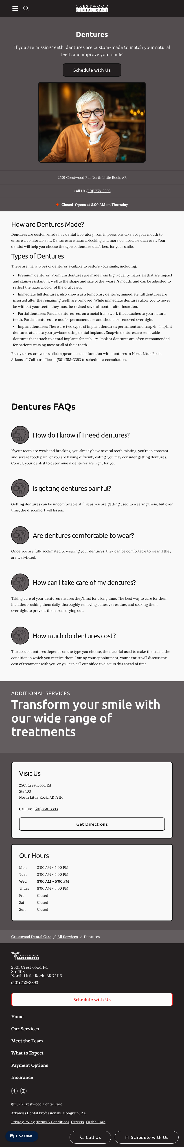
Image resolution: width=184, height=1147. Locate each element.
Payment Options (29, 1065)
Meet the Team (27, 1041)
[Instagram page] (23, 1091)
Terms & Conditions (52, 1122)
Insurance (22, 1077)
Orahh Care (95, 1122)
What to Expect (27, 1053)
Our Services (25, 1028)
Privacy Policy (23, 1122)
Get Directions (92, 824)
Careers (77, 1122)
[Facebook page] (14, 1091)
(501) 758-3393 (98, 191)
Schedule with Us (92, 70)
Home (17, 1016)
